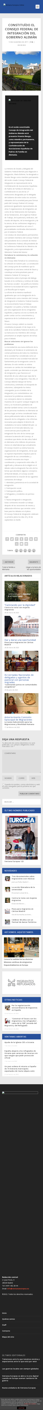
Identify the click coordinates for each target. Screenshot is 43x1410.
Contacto (6, 1331)
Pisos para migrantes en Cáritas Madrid (20, 642)
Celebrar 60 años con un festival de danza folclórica (24, 921)
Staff (4, 1325)
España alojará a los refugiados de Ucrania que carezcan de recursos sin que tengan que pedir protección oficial (21, 1054)
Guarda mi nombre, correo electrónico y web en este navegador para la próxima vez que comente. (21, 786)
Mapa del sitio (8, 1337)
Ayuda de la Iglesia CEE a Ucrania (19, 1042)
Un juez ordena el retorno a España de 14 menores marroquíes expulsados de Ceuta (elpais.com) (20, 1068)
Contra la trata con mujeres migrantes (20, 607)
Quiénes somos (8, 1319)
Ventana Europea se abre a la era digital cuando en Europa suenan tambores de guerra (20, 1378)
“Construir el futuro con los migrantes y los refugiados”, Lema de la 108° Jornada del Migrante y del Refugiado (21, 1022)
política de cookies (30, 1404)
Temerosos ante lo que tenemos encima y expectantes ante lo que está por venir (21, 1360)
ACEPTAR (21, 1408)
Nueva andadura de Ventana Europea (19, 1388)
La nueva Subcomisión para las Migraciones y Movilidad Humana (19, 720)
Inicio (4, 1313)
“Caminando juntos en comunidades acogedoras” (21, 681)
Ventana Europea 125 (14, 861)
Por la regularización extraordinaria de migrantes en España (24, 1007)
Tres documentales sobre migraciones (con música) (23, 877)
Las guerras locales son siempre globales (20, 1369)
